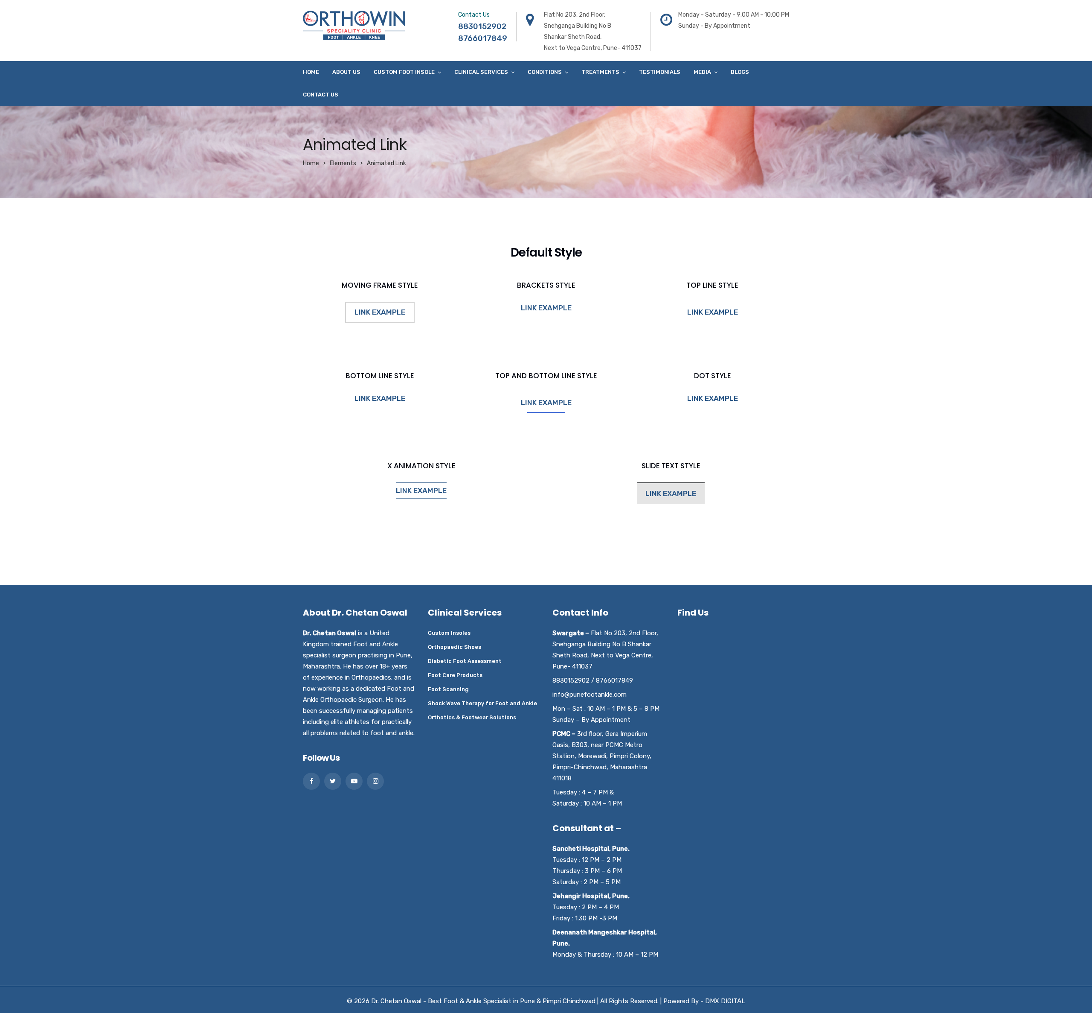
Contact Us (320, 94)
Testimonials (659, 72)
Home (311, 72)
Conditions (545, 72)
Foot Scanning (448, 689)
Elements (343, 163)
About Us (346, 72)
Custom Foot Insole (404, 72)
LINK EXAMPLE (379, 312)
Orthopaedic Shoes (454, 647)
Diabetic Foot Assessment (465, 661)
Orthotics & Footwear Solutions (472, 717)
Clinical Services (481, 72)
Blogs (740, 72)
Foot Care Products (455, 675)
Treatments (600, 72)
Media (702, 72)
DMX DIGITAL (725, 1001)
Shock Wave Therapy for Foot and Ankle (482, 703)
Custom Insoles (449, 633)
